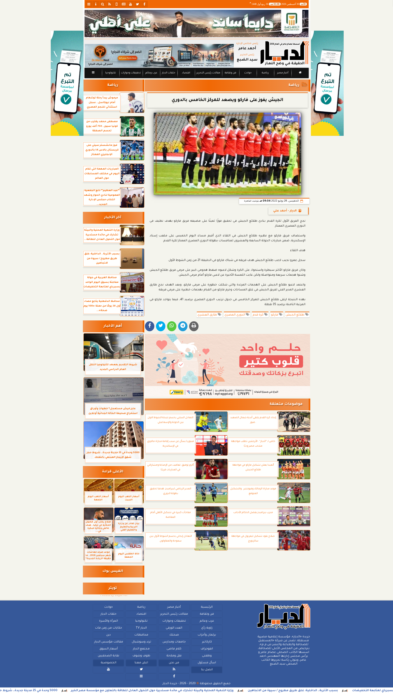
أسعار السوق (108, 649)
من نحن (174, 663)
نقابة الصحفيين (108, 656)
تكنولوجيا (110, 73)
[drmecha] (197, 78)
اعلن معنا (141, 663)
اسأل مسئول (207, 663)
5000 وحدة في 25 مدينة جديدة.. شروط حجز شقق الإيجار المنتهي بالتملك (56, 690)
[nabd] (116, 4)
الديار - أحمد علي (285, 211)
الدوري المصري (235, 315)
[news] (123, 4)
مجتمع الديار (141, 649)
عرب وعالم (151, 73)
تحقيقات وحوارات (131, 73)
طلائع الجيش (295, 315)
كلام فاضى (174, 649)
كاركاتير (207, 642)
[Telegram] (183, 326)
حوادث (248, 73)
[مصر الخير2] (227, 365)
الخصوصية (108, 663)
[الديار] (327, 83)
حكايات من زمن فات (108, 628)
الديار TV (141, 628)
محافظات (141, 635)
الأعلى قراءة (112, 472)
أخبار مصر (282, 73)
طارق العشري (208, 315)
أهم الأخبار (113, 326)
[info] (96, 4)
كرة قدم (258, 315)
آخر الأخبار (112, 218)
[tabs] (89, 4)
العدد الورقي (174, 628)
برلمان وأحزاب (207, 635)
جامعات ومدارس (174, 642)
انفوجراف (207, 649)
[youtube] (130, 4)
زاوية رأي (206, 628)
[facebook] (144, 4)
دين (108, 635)
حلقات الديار (168, 73)
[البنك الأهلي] (197, 23)
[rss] (109, 4)
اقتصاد (186, 73)
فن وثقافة (230, 73)
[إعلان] (67, 83)
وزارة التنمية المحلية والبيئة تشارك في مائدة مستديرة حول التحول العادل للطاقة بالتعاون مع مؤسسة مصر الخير (203, 690)
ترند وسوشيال (141, 642)
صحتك (174, 635)
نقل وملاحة (174, 656)
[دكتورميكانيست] (159, 55)
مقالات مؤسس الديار (108, 642)
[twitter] (137, 4)
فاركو (275, 315)
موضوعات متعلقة (286, 404)
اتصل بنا (206, 670)
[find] (102, 4)
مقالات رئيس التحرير (208, 73)
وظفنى (206, 656)
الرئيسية (207, 607)
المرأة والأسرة (108, 621)
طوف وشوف (141, 656)
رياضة (265, 73)
